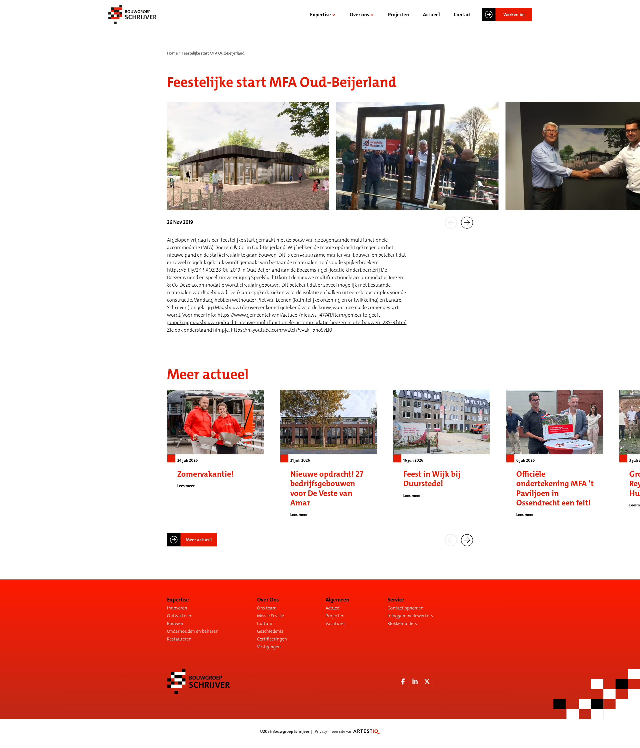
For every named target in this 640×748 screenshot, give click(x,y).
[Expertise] (334, 15)
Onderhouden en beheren (192, 631)
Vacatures (336, 623)
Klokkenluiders (402, 623)
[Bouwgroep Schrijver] (132, 14)
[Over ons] (372, 15)
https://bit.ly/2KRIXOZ (191, 270)
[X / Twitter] (427, 681)
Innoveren (177, 608)
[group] (215, 456)
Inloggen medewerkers (410, 616)
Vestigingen (269, 647)
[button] (451, 222)
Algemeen (337, 599)
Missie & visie (270, 616)
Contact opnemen (406, 608)
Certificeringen (272, 639)
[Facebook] (403, 681)
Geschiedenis (270, 631)
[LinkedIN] (415, 681)
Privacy (321, 731)
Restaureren (179, 639)
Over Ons (267, 599)
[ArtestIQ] (366, 731)
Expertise (320, 14)
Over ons (359, 14)
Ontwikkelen (179, 616)
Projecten (398, 14)
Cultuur (265, 623)
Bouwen (175, 623)
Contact (462, 14)
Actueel (431, 14)
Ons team (266, 608)
